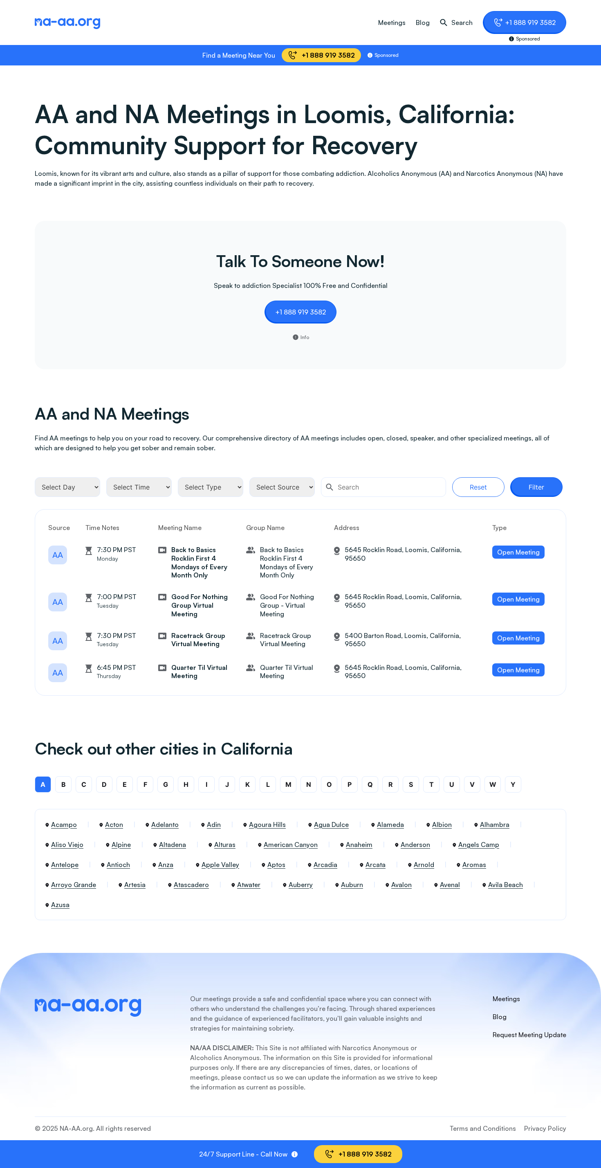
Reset (478, 487)
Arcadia (325, 864)
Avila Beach (505, 884)
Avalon (401, 884)
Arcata (376, 864)
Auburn (352, 884)
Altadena (172, 844)
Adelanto (165, 824)
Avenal (450, 884)
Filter (536, 487)
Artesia (135, 884)
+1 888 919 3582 (530, 22)
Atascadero (191, 884)
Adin (214, 824)
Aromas (474, 864)
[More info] (295, 1154)
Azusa (60, 905)
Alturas (224, 844)
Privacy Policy (545, 1128)
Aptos (276, 864)
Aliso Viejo (67, 844)
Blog (423, 22)
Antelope (64, 864)
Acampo (64, 824)
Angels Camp (478, 844)
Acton (114, 824)
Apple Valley (220, 864)
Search (462, 22)
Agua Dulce (331, 824)
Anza (165, 864)
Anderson (415, 844)
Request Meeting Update (529, 1035)
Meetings (392, 22)
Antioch (118, 864)
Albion (442, 824)
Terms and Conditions (483, 1128)
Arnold (424, 864)
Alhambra (494, 824)
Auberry (301, 884)
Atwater (248, 884)
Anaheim (359, 844)
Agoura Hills (267, 824)
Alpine (121, 844)
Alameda (390, 824)
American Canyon (291, 844)
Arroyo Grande (73, 884)
